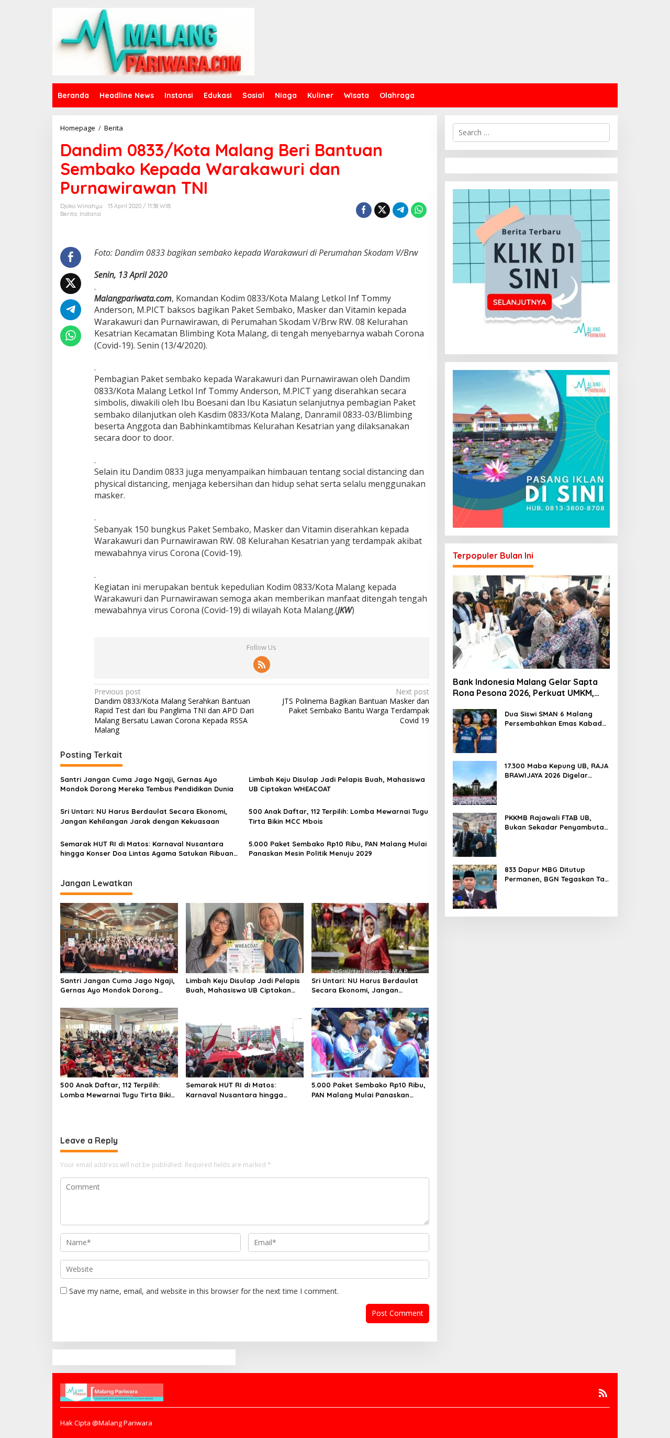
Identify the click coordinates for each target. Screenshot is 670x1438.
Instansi (90, 213)
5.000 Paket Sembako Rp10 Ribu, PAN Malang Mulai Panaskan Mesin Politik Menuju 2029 (338, 848)
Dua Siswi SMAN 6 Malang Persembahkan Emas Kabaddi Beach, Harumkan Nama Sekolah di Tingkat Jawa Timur (556, 719)
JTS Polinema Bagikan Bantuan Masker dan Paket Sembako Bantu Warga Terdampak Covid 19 (355, 706)
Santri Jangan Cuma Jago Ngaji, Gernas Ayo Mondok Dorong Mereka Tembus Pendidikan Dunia (146, 784)
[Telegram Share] (400, 210)
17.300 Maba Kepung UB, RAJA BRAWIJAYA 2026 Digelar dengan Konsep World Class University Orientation (556, 770)
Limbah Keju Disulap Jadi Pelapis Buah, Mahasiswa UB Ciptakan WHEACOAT (337, 784)
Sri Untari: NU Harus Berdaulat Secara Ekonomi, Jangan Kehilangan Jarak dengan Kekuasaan (143, 816)
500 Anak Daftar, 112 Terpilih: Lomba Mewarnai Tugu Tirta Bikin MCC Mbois (338, 816)
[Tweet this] (382, 210)
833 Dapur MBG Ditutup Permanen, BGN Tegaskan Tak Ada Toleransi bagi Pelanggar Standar (556, 874)
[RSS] (261, 664)
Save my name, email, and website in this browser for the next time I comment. (204, 1291)
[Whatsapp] (419, 210)
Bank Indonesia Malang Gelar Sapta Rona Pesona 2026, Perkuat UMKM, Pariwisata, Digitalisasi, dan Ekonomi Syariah (527, 688)
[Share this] (364, 210)
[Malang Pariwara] (153, 41)
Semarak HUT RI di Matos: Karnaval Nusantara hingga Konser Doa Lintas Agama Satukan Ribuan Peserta (146, 849)
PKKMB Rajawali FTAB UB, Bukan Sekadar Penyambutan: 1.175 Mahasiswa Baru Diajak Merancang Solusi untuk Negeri (557, 822)
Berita (68, 213)
